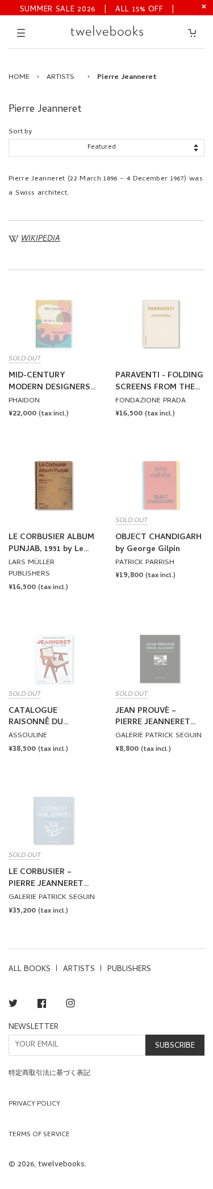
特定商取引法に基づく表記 (49, 1073)
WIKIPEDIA (40, 239)
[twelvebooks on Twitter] (13, 1005)
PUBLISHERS (129, 969)
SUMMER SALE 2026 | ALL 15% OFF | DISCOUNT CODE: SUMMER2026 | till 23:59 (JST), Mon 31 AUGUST (97, 8)
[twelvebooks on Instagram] (70, 1005)
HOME (19, 77)
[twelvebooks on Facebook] (42, 1005)
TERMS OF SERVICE (39, 1135)
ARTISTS (60, 77)
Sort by (20, 132)
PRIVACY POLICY (34, 1104)
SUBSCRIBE (175, 1046)
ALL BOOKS (30, 969)
